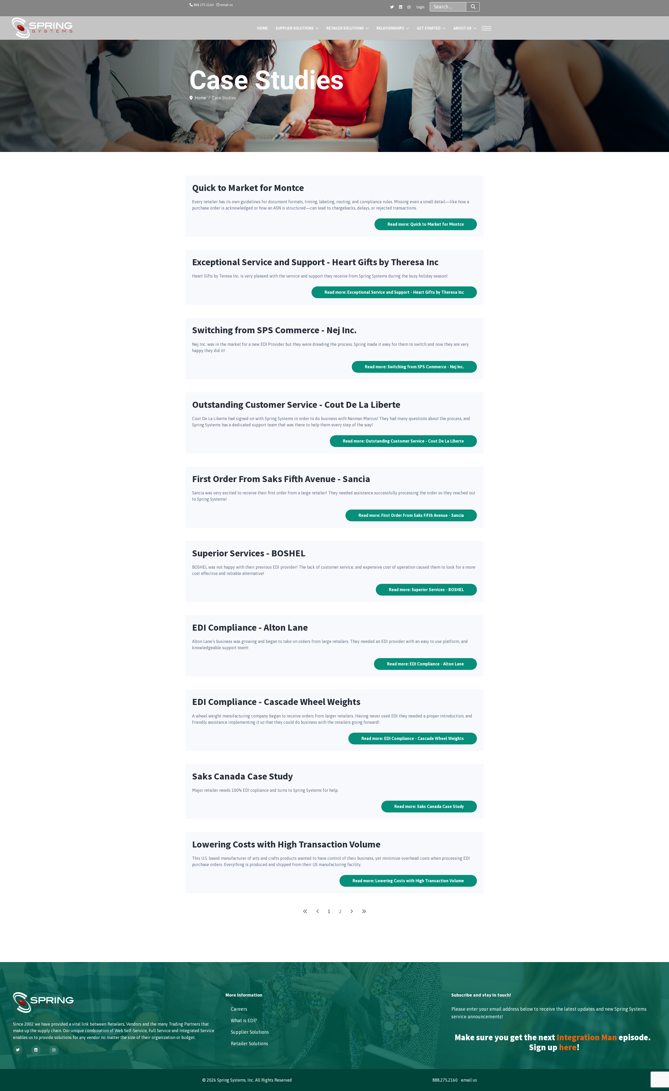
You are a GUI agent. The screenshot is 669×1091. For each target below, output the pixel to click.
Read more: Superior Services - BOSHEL (426, 589)
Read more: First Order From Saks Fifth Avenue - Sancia (411, 515)
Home (262, 28)
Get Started (429, 28)
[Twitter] (392, 7)
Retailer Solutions (345, 28)
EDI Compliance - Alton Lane (250, 627)
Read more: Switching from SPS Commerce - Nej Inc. (414, 366)
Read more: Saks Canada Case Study (429, 806)
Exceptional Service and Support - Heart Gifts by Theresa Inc (315, 262)
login (420, 7)
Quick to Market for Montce (248, 188)
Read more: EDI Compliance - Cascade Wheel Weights (412, 738)
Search (473, 7)
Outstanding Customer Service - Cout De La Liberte (296, 404)
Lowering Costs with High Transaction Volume (286, 844)
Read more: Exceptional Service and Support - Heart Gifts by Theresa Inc (394, 292)
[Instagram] (409, 7)
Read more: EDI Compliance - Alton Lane (425, 664)
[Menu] (485, 28)
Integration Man (587, 1037)
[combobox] (448, 7)
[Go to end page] (364, 911)
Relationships (390, 28)
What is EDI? (244, 1020)
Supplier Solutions (295, 28)
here (567, 1047)
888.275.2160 (204, 5)
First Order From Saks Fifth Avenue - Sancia (281, 479)
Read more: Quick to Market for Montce (426, 224)
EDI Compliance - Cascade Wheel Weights (276, 702)
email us (226, 5)
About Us (462, 28)
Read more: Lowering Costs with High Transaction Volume (408, 880)
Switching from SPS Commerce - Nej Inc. (274, 330)
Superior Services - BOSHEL (248, 553)
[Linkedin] (400, 7)
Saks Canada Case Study (242, 776)
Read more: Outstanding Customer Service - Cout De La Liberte (403, 441)
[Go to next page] (351, 911)
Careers (239, 1009)
